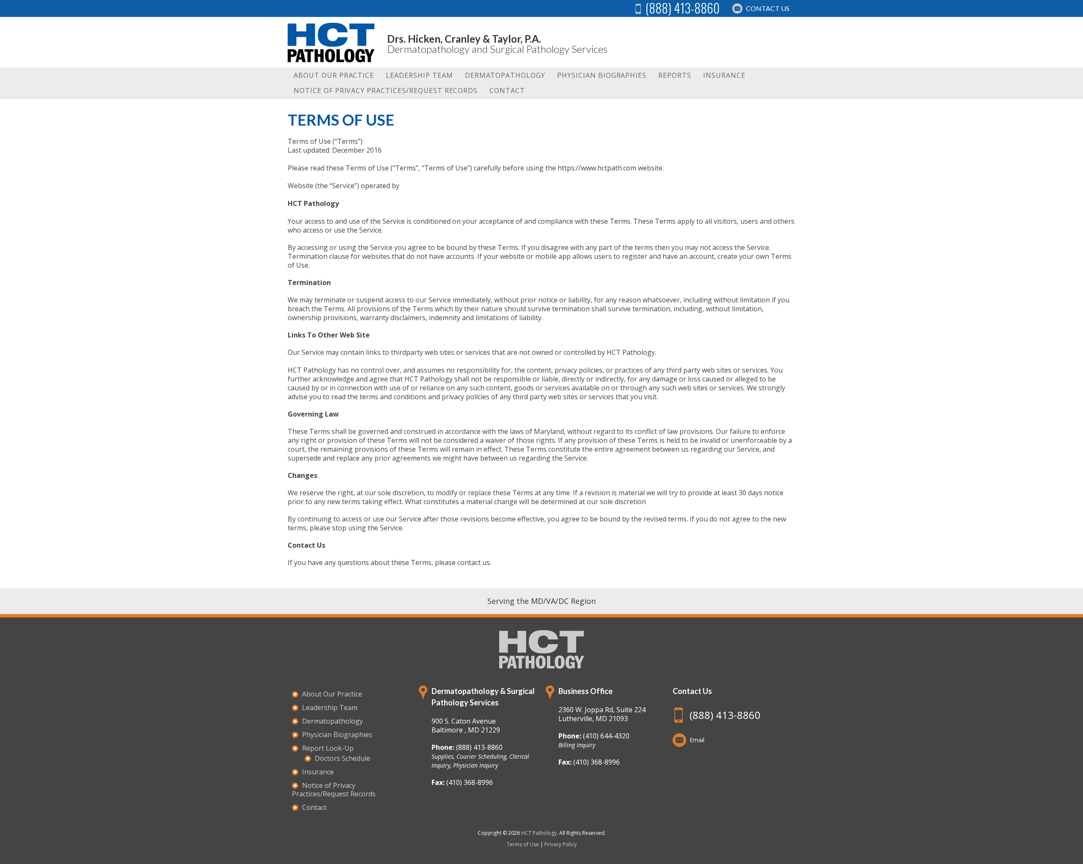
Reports (674, 75)
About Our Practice (334, 75)
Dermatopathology (505, 75)
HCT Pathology (539, 833)
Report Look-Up (328, 748)
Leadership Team (419, 75)
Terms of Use (523, 844)
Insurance (724, 75)
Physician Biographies (601, 75)
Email (697, 740)
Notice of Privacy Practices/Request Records (386, 90)
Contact (507, 90)
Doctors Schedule (342, 758)
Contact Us (767, 8)
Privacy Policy (560, 844)
